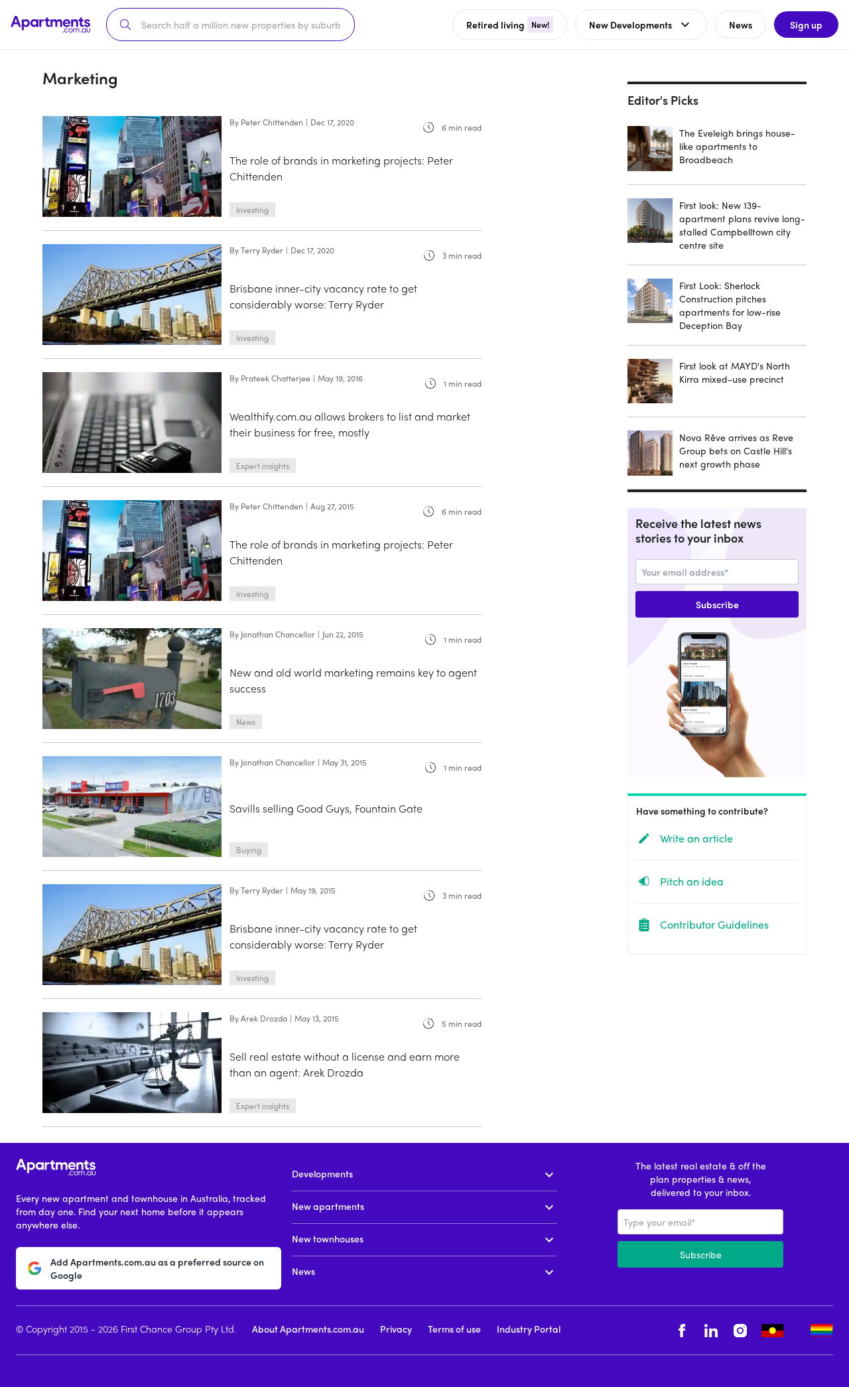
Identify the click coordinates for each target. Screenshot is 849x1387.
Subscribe (717, 604)
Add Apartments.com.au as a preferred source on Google (157, 1268)
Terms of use (454, 1328)
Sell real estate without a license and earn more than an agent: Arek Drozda (344, 1064)
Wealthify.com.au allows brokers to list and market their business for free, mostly (349, 424)
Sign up (806, 24)
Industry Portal (528, 1328)
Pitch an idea (692, 881)
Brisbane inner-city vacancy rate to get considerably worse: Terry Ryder (323, 296)
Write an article (696, 838)
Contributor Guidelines (714, 924)
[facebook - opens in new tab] (682, 1330)
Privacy (396, 1328)
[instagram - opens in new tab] (740, 1330)
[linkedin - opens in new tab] (711, 1330)
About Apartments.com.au (308, 1328)
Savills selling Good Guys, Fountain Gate (326, 808)
